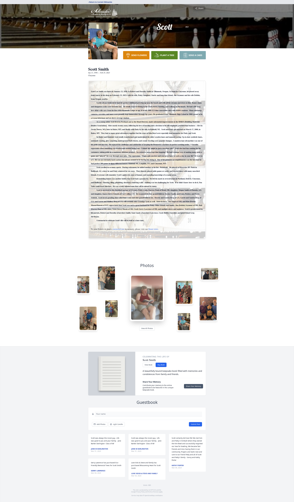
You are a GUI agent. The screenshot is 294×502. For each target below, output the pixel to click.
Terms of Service (153, 492)
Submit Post (195, 424)
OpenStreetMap (149, 495)
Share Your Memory (193, 386)
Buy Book (161, 365)
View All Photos (147, 328)
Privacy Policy (140, 492)
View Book (148, 365)
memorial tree (118, 229)
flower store (153, 229)
